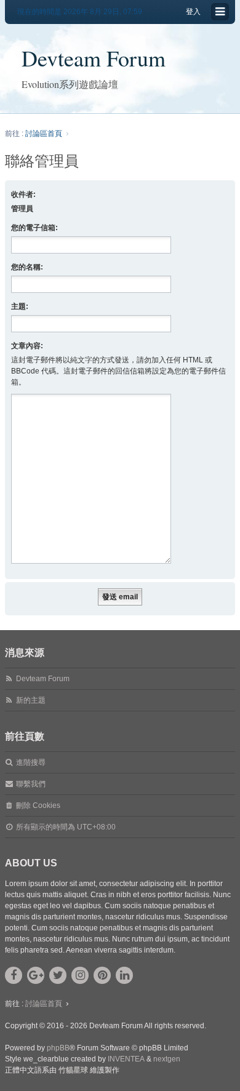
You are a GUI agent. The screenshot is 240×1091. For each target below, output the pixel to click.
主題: (19, 306)
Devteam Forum (94, 58)
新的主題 (31, 700)
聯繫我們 (31, 784)
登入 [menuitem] (193, 11)
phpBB (58, 1048)
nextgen (166, 1059)
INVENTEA (126, 1059)
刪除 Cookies (38, 805)
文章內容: (27, 346)
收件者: (23, 194)
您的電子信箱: (34, 227)
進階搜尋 (31, 762)
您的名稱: (27, 267)
